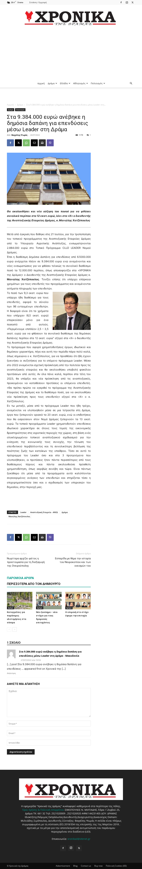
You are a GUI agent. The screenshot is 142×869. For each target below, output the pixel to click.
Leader (23, 512)
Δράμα (51, 83)
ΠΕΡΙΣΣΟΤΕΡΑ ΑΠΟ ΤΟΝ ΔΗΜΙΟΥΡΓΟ (33, 584)
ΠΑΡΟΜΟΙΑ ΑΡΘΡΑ (20, 578)
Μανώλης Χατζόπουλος (19, 516)
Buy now (98, 865)
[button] (131, 83)
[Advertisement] (71, 53)
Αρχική (41, 83)
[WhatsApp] (26, 142)
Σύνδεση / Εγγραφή (38, 2)
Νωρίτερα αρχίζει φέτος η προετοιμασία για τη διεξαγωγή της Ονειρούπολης (26, 562)
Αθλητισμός (79, 83)
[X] (132, 2)
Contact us (86, 865)
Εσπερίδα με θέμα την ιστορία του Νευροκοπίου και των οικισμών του (73, 562)
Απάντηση (11, 673)
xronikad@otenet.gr (79, 838)
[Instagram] (126, 2)
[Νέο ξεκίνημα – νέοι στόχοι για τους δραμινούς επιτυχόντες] (48, 600)
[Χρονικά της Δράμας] (71, 16)
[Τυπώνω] (42, 142)
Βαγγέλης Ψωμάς (19, 135)
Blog (75, 865)
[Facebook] (121, 2)
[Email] (34, 142)
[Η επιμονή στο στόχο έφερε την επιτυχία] (78, 600)
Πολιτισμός (97, 83)
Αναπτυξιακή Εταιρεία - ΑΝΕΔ (44, 512)
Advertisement (63, 865)
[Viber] (50, 142)
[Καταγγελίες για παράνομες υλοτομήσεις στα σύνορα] (19, 600)
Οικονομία (20, 109)
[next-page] (14, 629)
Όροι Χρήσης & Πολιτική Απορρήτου (43, 809)
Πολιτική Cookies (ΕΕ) (116, 865)
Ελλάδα (64, 83)
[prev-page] (9, 629)
